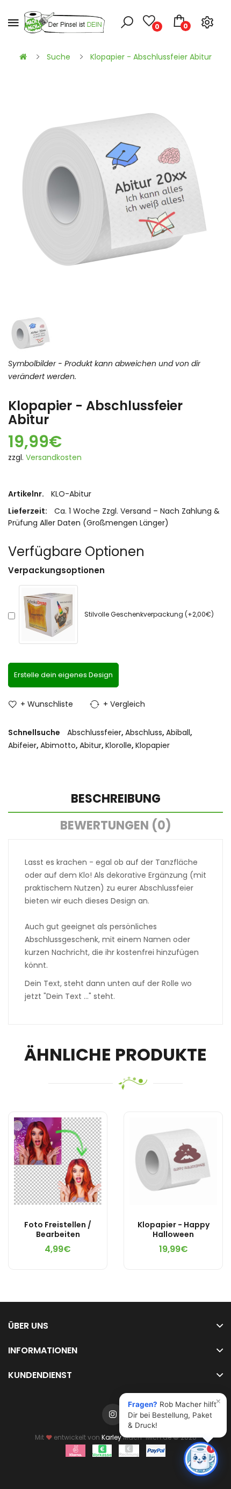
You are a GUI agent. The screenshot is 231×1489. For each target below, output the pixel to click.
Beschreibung (116, 798)
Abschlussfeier (94, 732)
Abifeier (22, 745)
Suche (58, 56)
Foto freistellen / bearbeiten (57, 1229)
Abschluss (143, 732)
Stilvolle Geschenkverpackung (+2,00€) (149, 614)
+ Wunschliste (46, 704)
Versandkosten (54, 457)
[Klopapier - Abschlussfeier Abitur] (31, 334)
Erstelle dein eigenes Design (63, 675)
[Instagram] (113, 1414)
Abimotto (58, 745)
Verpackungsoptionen (56, 570)
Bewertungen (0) (115, 825)
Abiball (178, 732)
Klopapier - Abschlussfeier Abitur (151, 56)
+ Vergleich (124, 704)
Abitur (91, 745)
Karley (111, 1437)
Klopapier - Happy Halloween (174, 1229)
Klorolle (118, 745)
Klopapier (152, 745)
